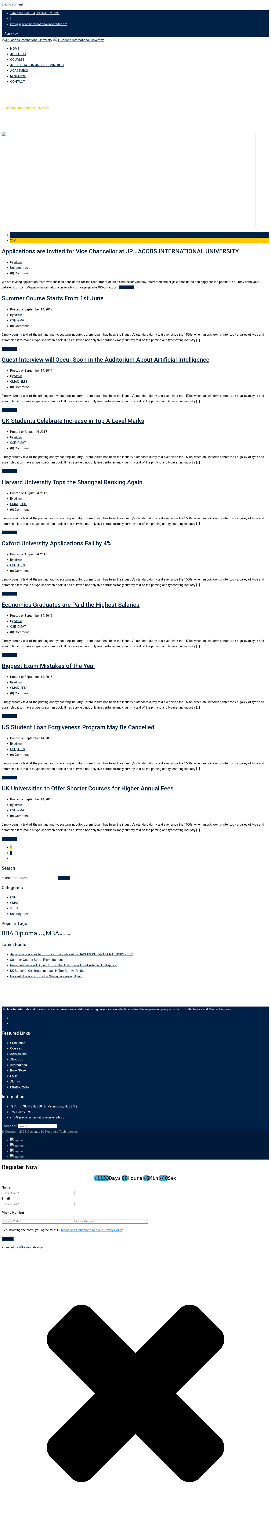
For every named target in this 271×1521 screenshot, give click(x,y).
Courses (17, 60)
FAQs (14, 1076)
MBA (52, 933)
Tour (68, 934)
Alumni (15, 1081)
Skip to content (12, 4)
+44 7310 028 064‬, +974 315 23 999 (34, 13)
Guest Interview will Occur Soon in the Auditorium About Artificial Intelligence (105, 359)
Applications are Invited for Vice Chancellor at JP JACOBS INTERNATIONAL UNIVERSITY (120, 251)
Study (62, 934)
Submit (7, 1238)
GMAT (21, 320)
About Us (18, 54)
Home (14, 49)
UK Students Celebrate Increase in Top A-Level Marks (73, 420)
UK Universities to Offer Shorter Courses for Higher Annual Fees (88, 788)
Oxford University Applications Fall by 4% (56, 543)
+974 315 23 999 (21, 1112)
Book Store (18, 1070)
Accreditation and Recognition (37, 65)
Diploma (25, 933)
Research (18, 76)
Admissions (18, 1054)
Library (41, 934)
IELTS (23, 381)
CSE (13, 320)
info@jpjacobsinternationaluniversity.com (38, 24)
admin (18, 262)
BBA (8, 933)
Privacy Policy (19, 1087)
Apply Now (11, 33)
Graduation (17, 1043)
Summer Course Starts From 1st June (53, 298)
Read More (126, 287)
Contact (17, 82)
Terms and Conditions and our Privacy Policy (91, 1230)
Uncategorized (20, 268)
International (19, 1065)
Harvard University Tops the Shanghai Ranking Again (72, 482)
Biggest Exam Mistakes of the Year (48, 665)
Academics (19, 71)
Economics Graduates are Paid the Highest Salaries (71, 604)
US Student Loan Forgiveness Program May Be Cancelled (78, 727)
